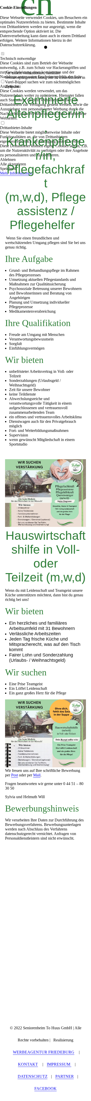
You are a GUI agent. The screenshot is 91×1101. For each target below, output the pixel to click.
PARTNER (64, 1076)
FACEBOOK (45, 1088)
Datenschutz (33, 1076)
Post (14, 775)
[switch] (2, 54)
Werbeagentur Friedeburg (43, 1052)
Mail (36, 775)
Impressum (59, 1064)
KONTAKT (28, 1064)
